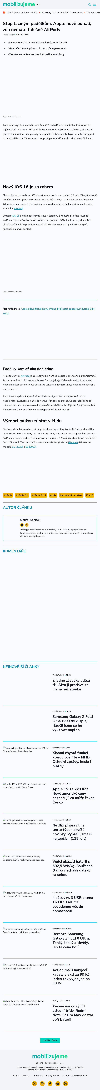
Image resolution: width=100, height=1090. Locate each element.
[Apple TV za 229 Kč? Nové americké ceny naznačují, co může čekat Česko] (26, 796)
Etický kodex (52, 1075)
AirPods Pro (22, 495)
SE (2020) (17, 446)
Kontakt (38, 1075)
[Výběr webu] (38, 4)
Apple (53, 495)
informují (18, 208)
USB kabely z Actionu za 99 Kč (22, 12)
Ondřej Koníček (9, 35)
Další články (50, 1040)
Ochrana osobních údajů (75, 1075)
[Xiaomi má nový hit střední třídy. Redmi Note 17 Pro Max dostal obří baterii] (26, 1013)
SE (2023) (30, 446)
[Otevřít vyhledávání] (89, 5)
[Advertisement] (50, 161)
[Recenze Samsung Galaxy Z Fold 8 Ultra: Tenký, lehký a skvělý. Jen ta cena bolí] (26, 940)
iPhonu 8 (73, 442)
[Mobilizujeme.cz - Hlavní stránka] (19, 4)
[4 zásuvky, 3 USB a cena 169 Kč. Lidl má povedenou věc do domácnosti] (26, 904)
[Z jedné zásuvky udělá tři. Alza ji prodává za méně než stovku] (26, 687)
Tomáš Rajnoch (58, 675)
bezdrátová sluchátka (71, 495)
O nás (16, 1075)
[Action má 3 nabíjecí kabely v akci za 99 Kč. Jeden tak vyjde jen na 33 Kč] (26, 977)
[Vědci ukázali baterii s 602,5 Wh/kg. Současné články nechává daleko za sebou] (26, 868)
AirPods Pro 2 (39, 495)
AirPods (25, 376)
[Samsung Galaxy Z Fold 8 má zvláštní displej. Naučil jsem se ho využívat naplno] (26, 723)
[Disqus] (50, 589)
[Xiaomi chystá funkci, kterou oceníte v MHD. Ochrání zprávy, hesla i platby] (26, 759)
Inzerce (26, 1075)
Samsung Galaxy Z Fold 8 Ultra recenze (62, 12)
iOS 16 (15, 215)
